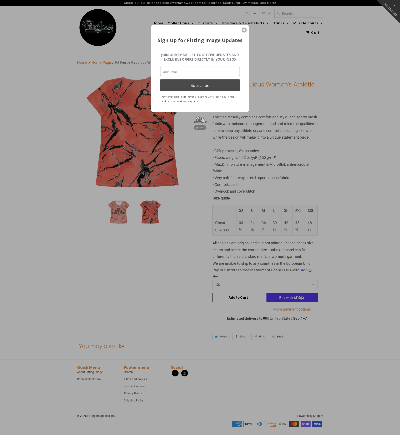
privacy (200, 127)
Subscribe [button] (200, 85)
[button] (244, 30)
